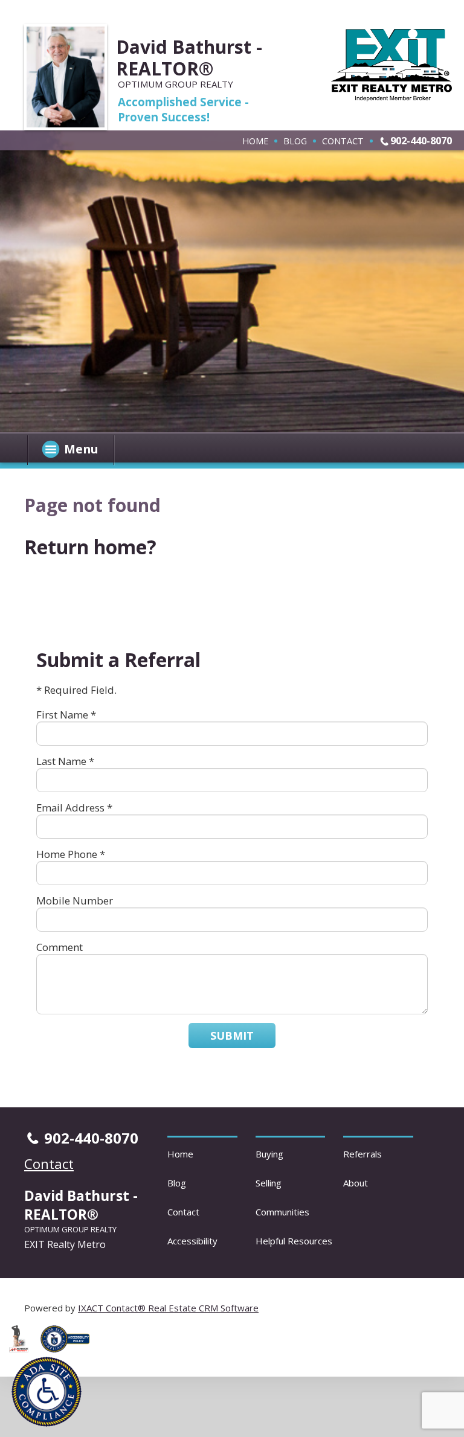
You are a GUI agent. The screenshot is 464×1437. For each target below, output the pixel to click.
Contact (343, 141)
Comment (59, 947)
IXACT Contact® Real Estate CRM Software (168, 1308)
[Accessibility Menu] (46, 1392)
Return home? (90, 547)
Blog (295, 141)
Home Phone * (70, 854)
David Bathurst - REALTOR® (189, 57)
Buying (269, 1154)
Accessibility (192, 1241)
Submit (232, 1035)
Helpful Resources (294, 1241)
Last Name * (65, 761)
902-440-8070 (421, 140)
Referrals (362, 1154)
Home (255, 141)
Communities (282, 1212)
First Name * (66, 715)
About (355, 1183)
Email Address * (74, 808)
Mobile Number (74, 900)
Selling (269, 1183)
